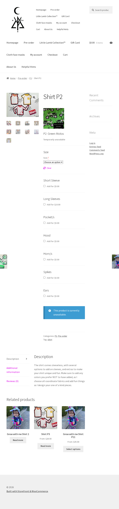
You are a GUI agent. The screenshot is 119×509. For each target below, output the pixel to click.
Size (46, 157)
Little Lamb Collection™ (46, 16)
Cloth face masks (44, 22)
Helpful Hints (62, 29)
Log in (92, 143)
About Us (48, 29)
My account (61, 22)
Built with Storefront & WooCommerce (27, 491)
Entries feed (95, 146)
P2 (30, 78)
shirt (50, 339)
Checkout (75, 22)
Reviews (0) (12, 381)
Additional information (13, 370)
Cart (38, 29)
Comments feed (97, 150)
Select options (73, 449)
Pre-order (55, 9)
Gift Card (65, 16)
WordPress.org (96, 153)
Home (12, 78)
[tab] (18, 359)
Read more (18, 440)
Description (13, 358)
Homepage (41, 9)
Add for (52, 186)
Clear (49, 168)
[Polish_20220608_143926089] (53, 118)
